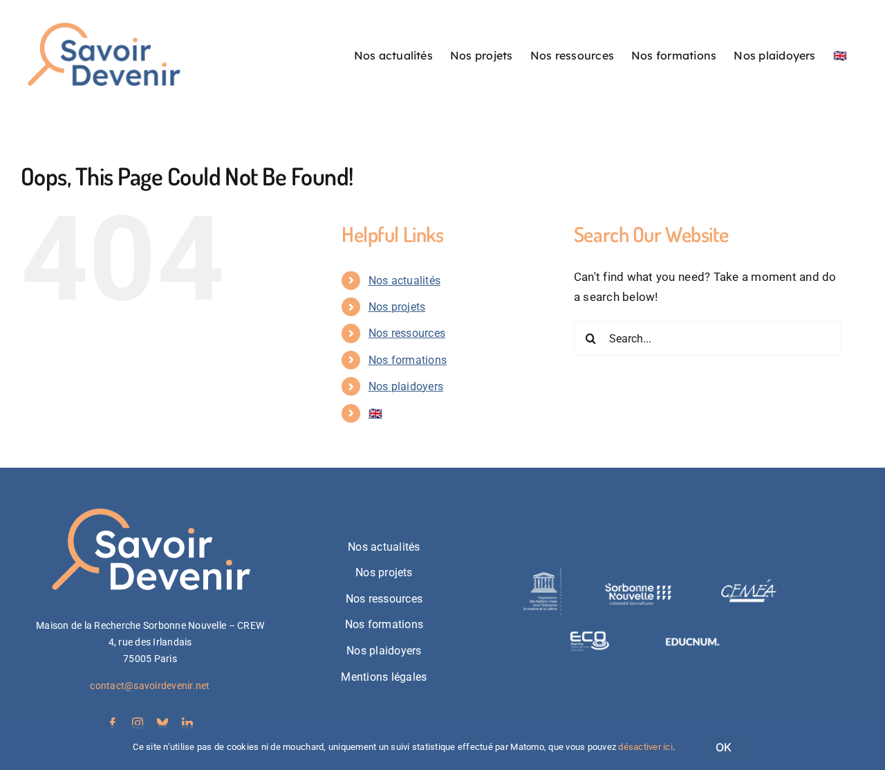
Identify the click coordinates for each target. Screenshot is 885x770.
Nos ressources (407, 333)
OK (724, 747)
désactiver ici (645, 747)
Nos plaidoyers (406, 386)
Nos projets (397, 306)
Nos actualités (405, 280)
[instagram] (137, 722)
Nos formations (408, 360)
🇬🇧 (375, 413)
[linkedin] (187, 722)
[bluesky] (162, 722)
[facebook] (112, 722)
